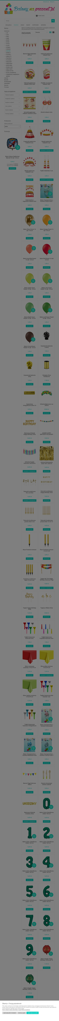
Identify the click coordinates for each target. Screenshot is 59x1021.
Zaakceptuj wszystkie (33, 1012)
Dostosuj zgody (21, 1012)
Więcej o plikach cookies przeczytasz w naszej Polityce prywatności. (16, 1009)
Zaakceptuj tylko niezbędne (9, 1012)
